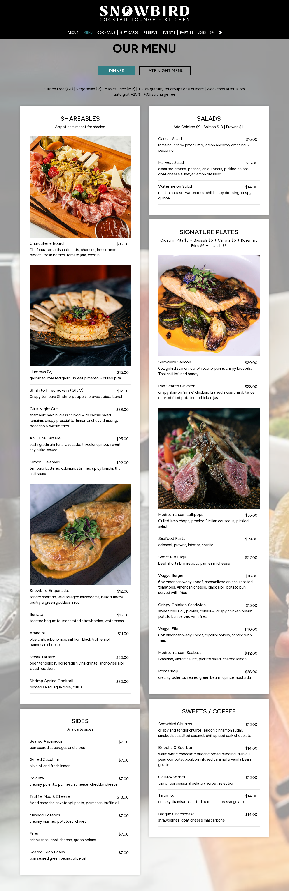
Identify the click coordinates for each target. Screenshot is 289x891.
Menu (88, 33)
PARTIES (186, 33)
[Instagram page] (211, 32)
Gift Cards (129, 33)
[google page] (220, 32)
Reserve (150, 33)
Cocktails (106, 33)
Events (168, 33)
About (73, 33)
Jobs (202, 33)
